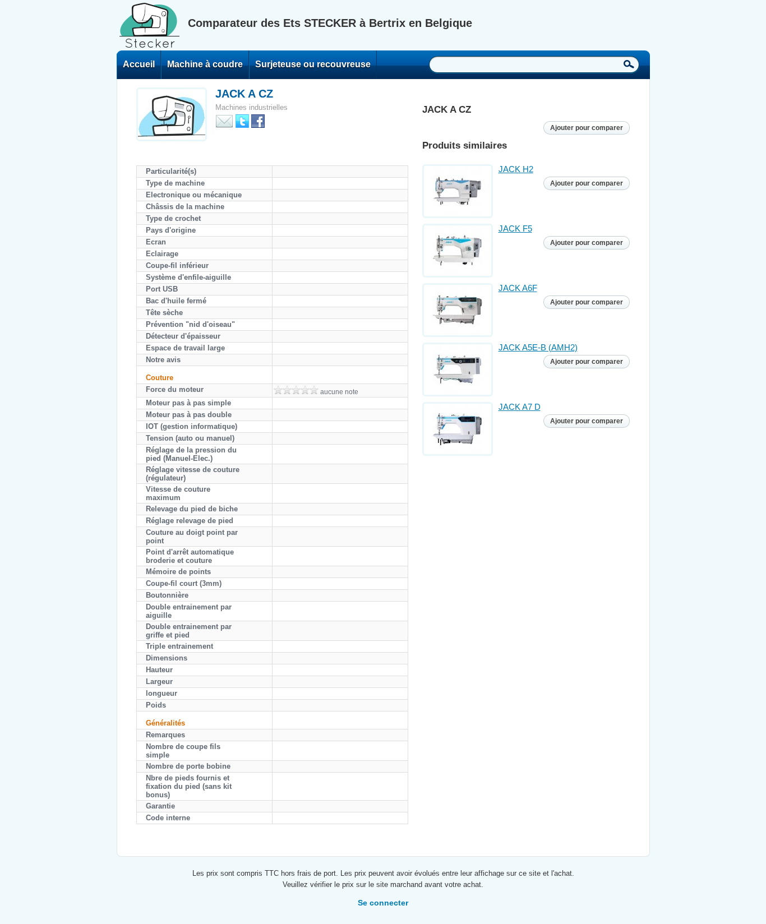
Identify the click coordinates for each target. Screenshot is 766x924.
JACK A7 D (520, 407)
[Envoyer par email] (224, 120)
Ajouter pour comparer (586, 128)
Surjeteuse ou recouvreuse (313, 64)
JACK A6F (518, 288)
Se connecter (383, 902)
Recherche (629, 63)
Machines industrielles (251, 107)
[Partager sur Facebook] (258, 120)
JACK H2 (516, 169)
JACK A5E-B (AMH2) (538, 347)
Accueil (139, 64)
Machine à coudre (205, 64)
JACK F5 (515, 228)
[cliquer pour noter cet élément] (296, 389)
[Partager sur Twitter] (242, 120)
